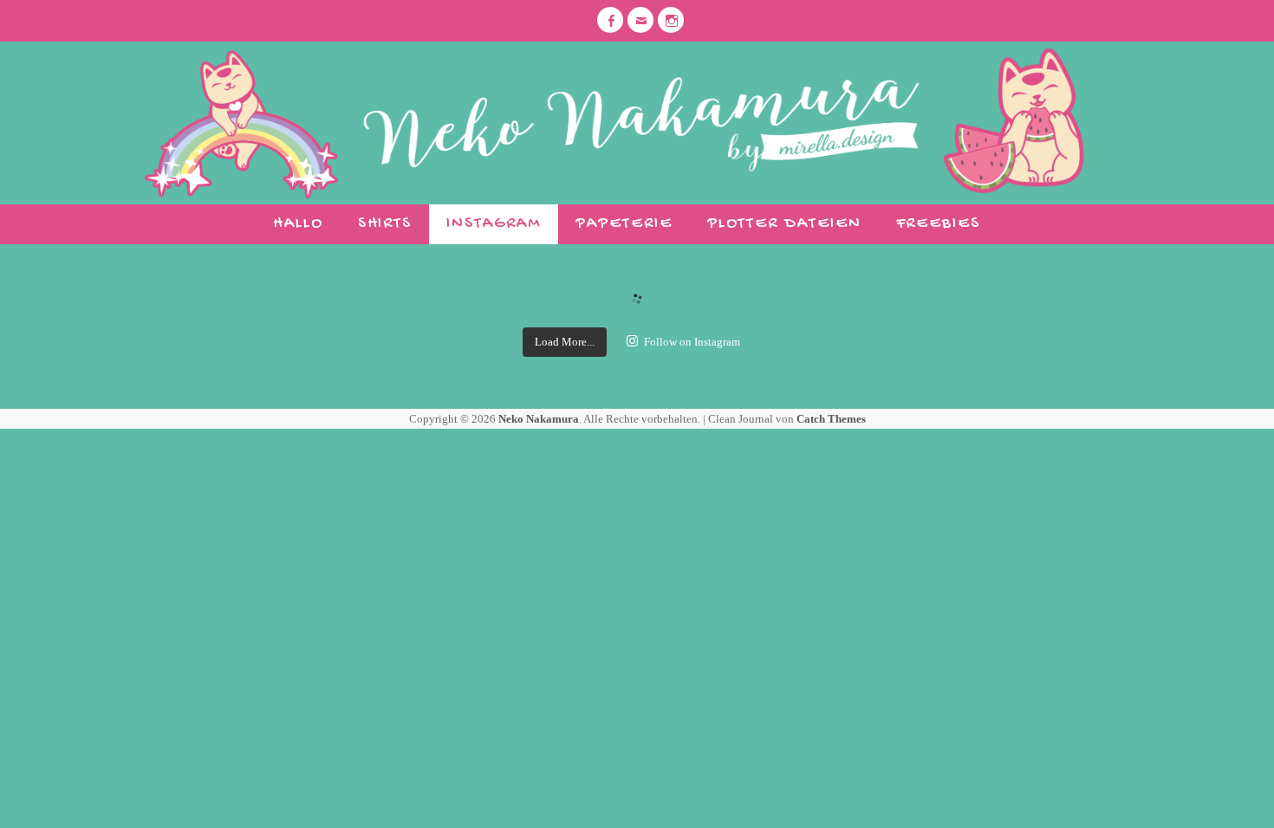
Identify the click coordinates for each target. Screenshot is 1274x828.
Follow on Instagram (692, 341)
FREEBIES (938, 224)
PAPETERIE (623, 224)
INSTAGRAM (493, 224)
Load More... (565, 341)
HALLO (298, 224)
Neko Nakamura (538, 418)
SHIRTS (385, 224)
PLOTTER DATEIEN (784, 224)
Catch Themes (831, 418)
